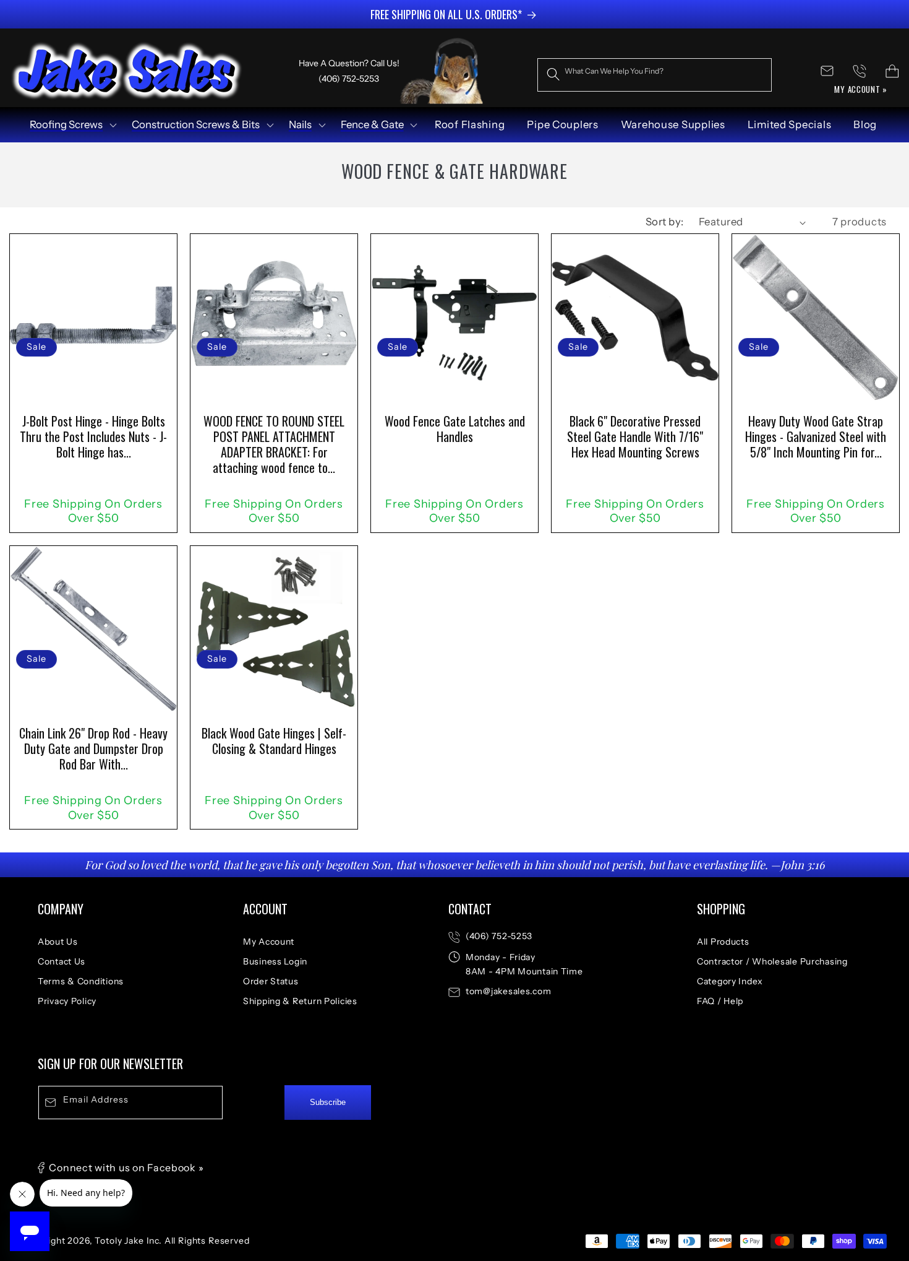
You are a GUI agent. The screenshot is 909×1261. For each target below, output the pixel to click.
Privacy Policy (67, 1001)
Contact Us (61, 961)
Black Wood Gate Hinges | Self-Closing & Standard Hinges (274, 741)
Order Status (271, 981)
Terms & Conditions (81, 981)
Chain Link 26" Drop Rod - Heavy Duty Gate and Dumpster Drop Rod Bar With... (93, 748)
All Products (723, 941)
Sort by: (665, 221)
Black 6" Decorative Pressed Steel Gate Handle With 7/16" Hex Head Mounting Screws (635, 436)
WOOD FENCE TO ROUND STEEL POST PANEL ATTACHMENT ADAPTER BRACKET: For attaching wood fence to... (273, 444)
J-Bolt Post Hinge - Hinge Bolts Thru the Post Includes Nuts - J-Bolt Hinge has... (93, 436)
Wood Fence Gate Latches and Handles (455, 429)
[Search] (553, 74)
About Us (58, 941)
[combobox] (654, 75)
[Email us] (827, 70)
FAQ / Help (720, 1001)
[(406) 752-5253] (859, 70)
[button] (72, 125)
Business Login (275, 961)
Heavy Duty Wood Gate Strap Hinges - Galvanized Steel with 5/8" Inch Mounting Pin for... (815, 436)
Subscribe (328, 1102)
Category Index (730, 981)
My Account (268, 941)
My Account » (860, 89)
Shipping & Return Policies (300, 1001)
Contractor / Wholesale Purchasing (772, 961)
